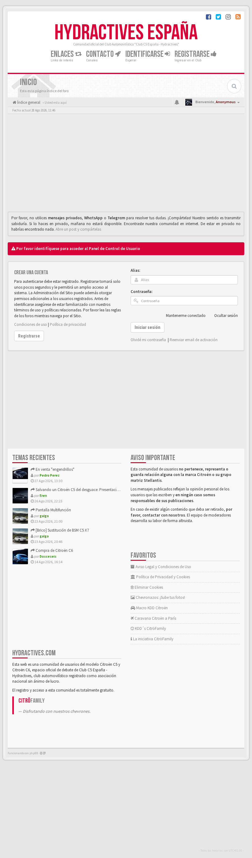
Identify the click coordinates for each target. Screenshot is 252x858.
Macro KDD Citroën (151, 607)
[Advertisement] (126, 164)
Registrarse (193, 54)
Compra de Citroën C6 (54, 550)
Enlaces (63, 54)
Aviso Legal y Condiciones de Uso (163, 566)
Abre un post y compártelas (78, 229)
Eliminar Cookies (148, 587)
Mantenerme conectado (186, 315)
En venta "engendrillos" (54, 469)
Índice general (28, 102)
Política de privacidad (68, 324)
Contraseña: (141, 291)
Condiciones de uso (30, 324)
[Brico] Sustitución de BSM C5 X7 (62, 530)
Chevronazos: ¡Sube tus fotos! (160, 597)
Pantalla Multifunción (53, 510)
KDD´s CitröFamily (150, 628)
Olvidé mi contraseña (148, 339)
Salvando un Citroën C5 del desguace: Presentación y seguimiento (90, 489)
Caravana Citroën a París (155, 618)
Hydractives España (126, 33)
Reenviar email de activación (194, 339)
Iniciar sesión (147, 327)
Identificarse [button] (145, 54)
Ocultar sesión (226, 315)
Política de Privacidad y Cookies (162, 576)
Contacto (100, 54)
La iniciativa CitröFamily (152, 639)
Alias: (135, 270)
